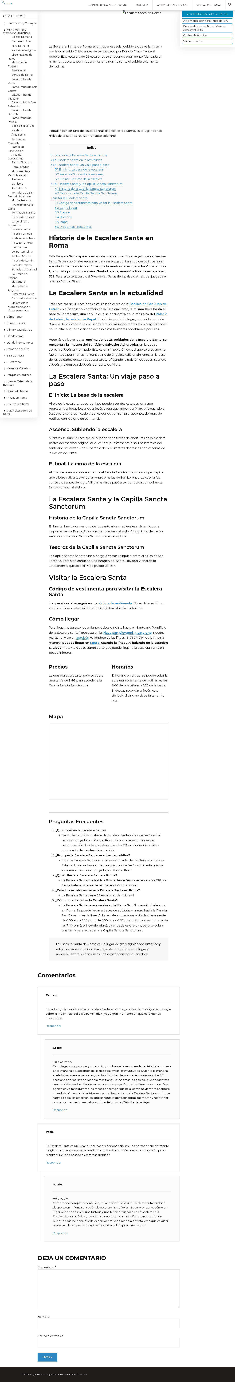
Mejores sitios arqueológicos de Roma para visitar (19, 306)
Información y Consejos (21, 23)
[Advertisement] (108, 102)
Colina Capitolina (22, 251)
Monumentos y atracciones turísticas (16, 31)
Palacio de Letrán (23, 260)
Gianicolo (17, 183)
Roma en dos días (18, 349)
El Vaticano (14, 362)
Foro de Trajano (22, 265)
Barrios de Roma (17, 391)
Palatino (17, 130)
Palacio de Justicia (23, 217)
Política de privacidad (64, 1374)
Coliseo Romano (22, 36)
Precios (62, 212)
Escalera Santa (21, 229)
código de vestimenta (115, 603)
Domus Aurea (20, 166)
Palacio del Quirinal (24, 269)
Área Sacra (18, 134)
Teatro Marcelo (21, 256)
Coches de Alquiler (195, 35)
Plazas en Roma (17, 397)
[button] (230, 3)
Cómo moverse (16, 323)
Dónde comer (15, 336)
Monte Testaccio (22, 200)
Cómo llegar (66, 208)
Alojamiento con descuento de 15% (205, 20)
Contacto (82, 1374)
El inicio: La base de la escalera (79, 169)
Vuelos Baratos (192, 41)
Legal (49, 1374)
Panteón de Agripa (24, 50)
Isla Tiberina (19, 247)
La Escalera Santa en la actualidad (76, 160)
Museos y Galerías (18, 368)
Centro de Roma (22, 74)
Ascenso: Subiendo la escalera (79, 174)
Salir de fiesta (15, 355)
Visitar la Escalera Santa (69, 198)
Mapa (61, 222)
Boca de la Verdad (23, 125)
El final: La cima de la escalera (79, 179)
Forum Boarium (22, 162)
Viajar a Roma (37, 1374)
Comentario (47, 1267)
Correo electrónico (50, 1336)
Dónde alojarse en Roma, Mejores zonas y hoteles (204, 28)
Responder (53, 1025)
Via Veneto (18, 281)
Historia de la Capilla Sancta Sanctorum (85, 188)
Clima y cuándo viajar (20, 329)
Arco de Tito (19, 188)
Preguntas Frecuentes (73, 227)
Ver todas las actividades (207, 14)
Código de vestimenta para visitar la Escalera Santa (94, 203)
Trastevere (18, 70)
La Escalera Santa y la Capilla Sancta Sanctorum (87, 184)
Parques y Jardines (19, 374)
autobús (82, 637)
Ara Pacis (17, 179)
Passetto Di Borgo (23, 294)
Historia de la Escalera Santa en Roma (79, 155)
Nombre (43, 1316)
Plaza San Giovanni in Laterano (127, 632)
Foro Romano (20, 45)
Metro (95, 643)
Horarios (63, 217)
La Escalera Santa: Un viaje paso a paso (80, 165)
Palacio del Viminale (24, 298)
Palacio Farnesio (22, 233)
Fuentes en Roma (18, 404)
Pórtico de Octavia (23, 238)
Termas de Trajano (23, 212)
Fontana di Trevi (22, 41)
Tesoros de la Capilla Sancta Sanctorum (86, 193)
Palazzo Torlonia (22, 242)
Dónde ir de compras (20, 342)
